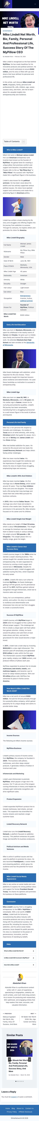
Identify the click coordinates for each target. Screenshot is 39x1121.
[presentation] (19, 1048)
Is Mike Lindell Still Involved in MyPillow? (16, 958)
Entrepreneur (7, 31)
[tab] (15, 1081)
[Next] (29, 1059)
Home (7, 1108)
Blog (13, 1108)
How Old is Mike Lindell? (11, 965)
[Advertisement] (19, 118)
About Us (20, 1108)
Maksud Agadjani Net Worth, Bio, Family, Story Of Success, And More (10, 1019)
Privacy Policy (12, 1112)
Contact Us (29, 1108)
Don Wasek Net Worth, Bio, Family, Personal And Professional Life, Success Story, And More (19, 1065)
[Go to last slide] (9, 1059)
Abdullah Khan (9, 56)
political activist (26, 301)
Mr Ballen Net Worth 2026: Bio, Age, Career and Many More (28, 1019)
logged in (14, 1097)
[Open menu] (35, 4)
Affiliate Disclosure (25, 1112)
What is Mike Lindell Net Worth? (14, 951)
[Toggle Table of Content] (22, 141)
